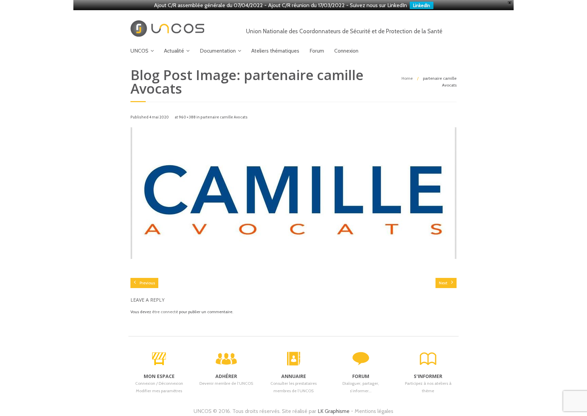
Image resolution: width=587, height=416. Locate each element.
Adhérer (226, 376)
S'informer (428, 376)
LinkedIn (421, 5)
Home (407, 78)
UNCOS (139, 51)
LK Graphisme (334, 411)
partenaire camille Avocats (224, 117)
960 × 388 (187, 117)
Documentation (218, 51)
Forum (316, 51)
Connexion (346, 51)
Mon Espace (159, 376)
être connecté (165, 311)
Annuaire (293, 376)
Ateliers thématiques (275, 51)
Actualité (174, 51)
